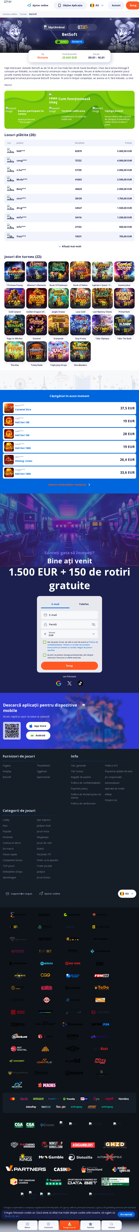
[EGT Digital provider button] (19, 1048)
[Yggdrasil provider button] (101, 914)
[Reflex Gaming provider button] (74, 1048)
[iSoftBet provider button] (46, 951)
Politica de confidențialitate (86, 782)
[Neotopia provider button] (19, 1085)
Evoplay (7, 771)
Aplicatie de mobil (114, 788)
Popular (7, 831)
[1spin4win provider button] (74, 939)
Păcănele (8, 837)
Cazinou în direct (12, 842)
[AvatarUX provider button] (74, 1012)
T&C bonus (77, 771)
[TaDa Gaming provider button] (101, 987)
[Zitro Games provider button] (19, 1000)
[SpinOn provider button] (101, 1024)
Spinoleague (9, 877)
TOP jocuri (8, 865)
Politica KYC (111, 765)
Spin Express (44, 819)
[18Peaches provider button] (46, 1085)
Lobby (6, 819)
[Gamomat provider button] (74, 914)
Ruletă (40, 848)
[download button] (12, 731)
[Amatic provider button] (74, 926)
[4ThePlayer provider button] (101, 1012)
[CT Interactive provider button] (101, 951)
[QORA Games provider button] (74, 1036)
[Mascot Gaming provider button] (19, 1012)
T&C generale (78, 765)
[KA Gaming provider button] (46, 1036)
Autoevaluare (112, 782)
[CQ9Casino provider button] (46, 975)
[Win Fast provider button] (46, 1000)
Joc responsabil (113, 777)
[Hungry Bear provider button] (19, 1073)
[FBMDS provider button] (101, 975)
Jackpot (41, 871)
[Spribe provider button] (101, 963)
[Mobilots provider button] (46, 963)
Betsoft (7, 777)
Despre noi (111, 800)
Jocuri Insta (43, 831)
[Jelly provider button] (46, 1048)
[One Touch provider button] (74, 1000)
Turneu (23, 14)
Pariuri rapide (10, 854)
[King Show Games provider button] (101, 1000)
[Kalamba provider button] (19, 951)
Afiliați (108, 794)
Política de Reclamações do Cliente (86, 796)
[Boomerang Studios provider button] (74, 1024)
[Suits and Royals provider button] (101, 1073)
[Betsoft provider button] (19, 926)
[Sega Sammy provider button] (46, 1012)
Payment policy (79, 788)
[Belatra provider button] (74, 975)
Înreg (133, 5)
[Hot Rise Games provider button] (101, 1061)
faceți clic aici (12, 1216)
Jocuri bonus (43, 877)
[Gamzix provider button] (46, 914)
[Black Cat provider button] (74, 1061)
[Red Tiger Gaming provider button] (74, 963)
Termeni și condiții (68, 647)
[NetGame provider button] (46, 926)
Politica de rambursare (83, 803)
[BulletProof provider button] (46, 1024)
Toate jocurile (44, 865)
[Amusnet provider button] (19, 1061)
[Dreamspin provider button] (74, 1073)
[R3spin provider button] (46, 1073)
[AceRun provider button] (101, 1048)
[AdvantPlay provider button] (46, 1061)
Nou (5, 825)
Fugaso (7, 765)
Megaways (43, 837)
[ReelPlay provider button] (19, 1024)
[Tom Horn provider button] (19, 987)
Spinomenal (43, 777)
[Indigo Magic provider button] (101, 1036)
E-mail (55, 604)
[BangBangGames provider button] (19, 1036)
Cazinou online (10, 14)
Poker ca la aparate (47, 860)
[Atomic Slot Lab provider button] (19, 975)
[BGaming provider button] (101, 926)
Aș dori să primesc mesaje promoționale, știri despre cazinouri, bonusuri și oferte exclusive (70, 656)
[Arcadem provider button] (19, 963)
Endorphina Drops (13, 871)
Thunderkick (43, 765)
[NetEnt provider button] (46, 939)
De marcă (8, 848)
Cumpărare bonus (12, 860)
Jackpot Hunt (44, 825)
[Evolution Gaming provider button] (74, 987)
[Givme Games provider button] (74, 951)
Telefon (84, 604)
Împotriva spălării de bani (118, 771)
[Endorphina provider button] (19, 914)
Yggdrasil (42, 771)
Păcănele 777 (44, 854)
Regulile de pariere (81, 777)
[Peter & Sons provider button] (19, 939)
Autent (116, 5)
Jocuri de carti (44, 842)
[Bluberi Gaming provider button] (46, 987)
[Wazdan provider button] (101, 939)
